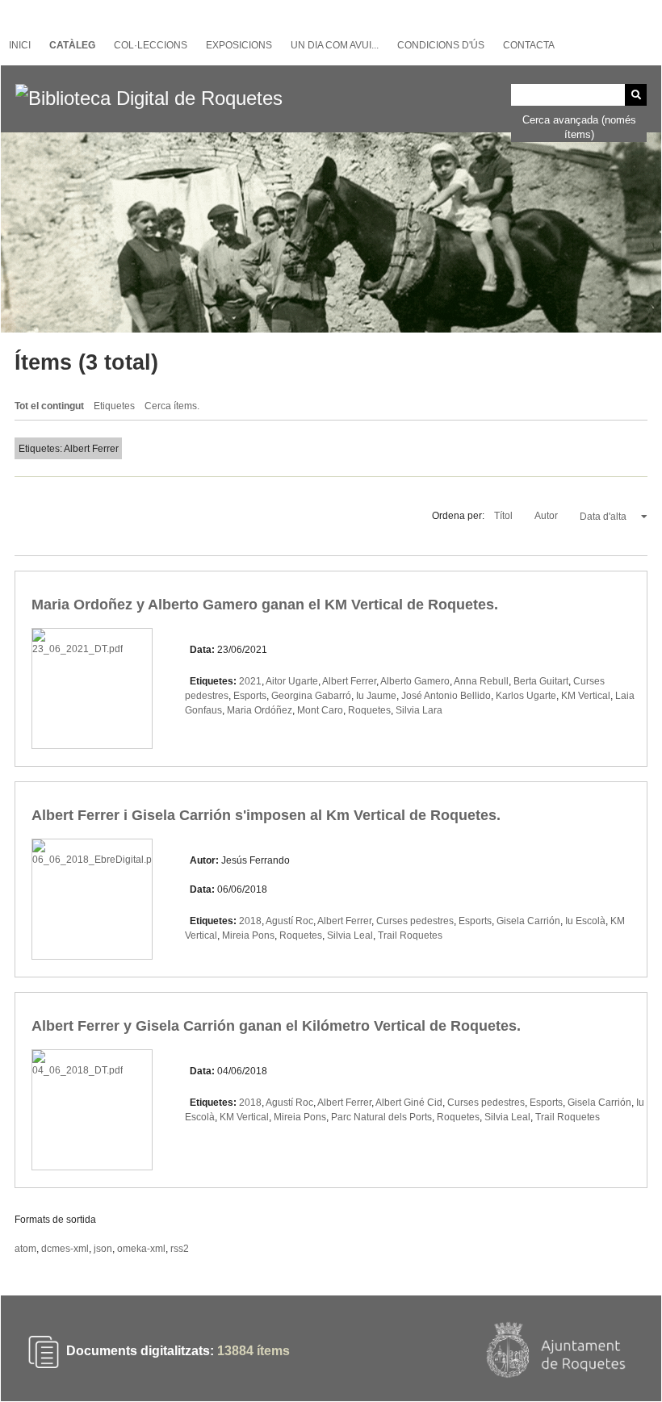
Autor (547, 515)
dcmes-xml (65, 1248)
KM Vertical (585, 695)
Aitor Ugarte (292, 681)
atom (25, 1248)
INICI (20, 45)
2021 (250, 681)
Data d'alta (604, 516)
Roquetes (369, 710)
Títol (504, 515)
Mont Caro (320, 710)
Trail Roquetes (410, 935)
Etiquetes (114, 406)
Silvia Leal (350, 935)
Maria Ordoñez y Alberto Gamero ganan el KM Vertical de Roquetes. (264, 604)
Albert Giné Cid (408, 1102)
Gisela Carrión (528, 921)
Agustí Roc (289, 921)
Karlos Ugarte (526, 695)
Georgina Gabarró (311, 695)
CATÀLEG (72, 45)
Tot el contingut (49, 406)
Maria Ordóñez (259, 710)
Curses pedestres (415, 921)
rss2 (179, 1248)
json (103, 1248)
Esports (249, 695)
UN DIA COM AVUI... (335, 45)
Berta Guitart (540, 681)
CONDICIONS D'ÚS (440, 45)
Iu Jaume (376, 695)
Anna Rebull (481, 681)
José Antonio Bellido (446, 695)
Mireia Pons (248, 935)
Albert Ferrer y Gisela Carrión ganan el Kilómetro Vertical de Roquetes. (276, 1026)
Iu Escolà (585, 921)
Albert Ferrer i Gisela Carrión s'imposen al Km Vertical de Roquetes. (266, 815)
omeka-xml (141, 1248)
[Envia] (636, 95)
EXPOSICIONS (239, 45)
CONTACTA (529, 45)
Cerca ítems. (172, 406)
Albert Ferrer (349, 681)
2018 (250, 921)
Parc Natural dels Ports (381, 1117)
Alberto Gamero (415, 681)
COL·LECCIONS (150, 45)
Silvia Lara (419, 710)
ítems (253, 1351)
